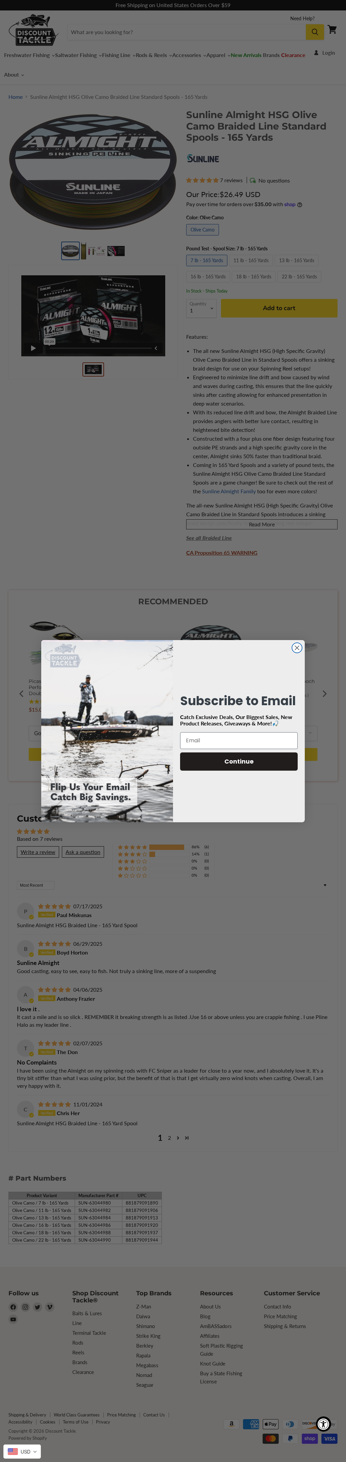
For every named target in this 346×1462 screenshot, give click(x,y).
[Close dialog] (297, 648)
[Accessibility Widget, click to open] (323, 1424)
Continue (239, 761)
